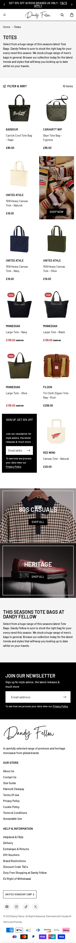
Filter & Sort (17, 86)
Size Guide (9, 783)
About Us (8, 771)
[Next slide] (71, 4)
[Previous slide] (4, 4)
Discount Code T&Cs (15, 866)
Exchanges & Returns (16, 849)
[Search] (62, 15)
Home (6, 27)
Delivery (8, 843)
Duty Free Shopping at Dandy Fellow (25, 872)
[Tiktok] (26, 907)
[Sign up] (28, 450)
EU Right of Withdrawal (17, 878)
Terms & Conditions (15, 812)
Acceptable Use (12, 818)
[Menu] (4, 14)
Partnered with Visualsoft (58, 916)
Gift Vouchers (11, 855)
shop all (38, 522)
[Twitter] (35, 907)
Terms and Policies (12, 922)
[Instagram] (16, 907)
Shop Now (56, 211)
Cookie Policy (11, 807)
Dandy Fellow (18, 916)
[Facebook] (7, 907)
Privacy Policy (13, 466)
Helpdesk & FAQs (13, 837)
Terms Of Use (11, 795)
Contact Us (9, 777)
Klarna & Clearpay (13, 789)
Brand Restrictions (14, 861)
